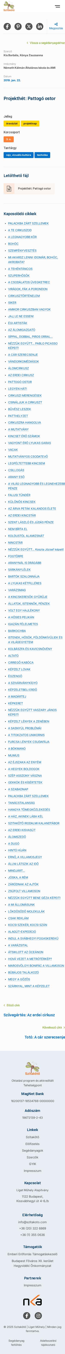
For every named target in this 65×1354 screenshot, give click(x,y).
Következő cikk (52, 1027)
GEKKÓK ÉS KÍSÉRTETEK (25, 782)
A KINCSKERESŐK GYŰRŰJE (27, 597)
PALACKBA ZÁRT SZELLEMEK (28, 223)
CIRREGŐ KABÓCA (21, 662)
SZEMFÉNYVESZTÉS (22, 250)
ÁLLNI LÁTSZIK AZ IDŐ (23, 864)
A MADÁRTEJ (17, 696)
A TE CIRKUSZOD (20, 230)
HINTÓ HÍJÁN (17, 850)
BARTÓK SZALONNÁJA (24, 576)
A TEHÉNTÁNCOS (20, 269)
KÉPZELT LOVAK (19, 669)
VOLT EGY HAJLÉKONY (24, 610)
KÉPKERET (15, 703)
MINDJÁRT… (16, 870)
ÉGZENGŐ (15, 676)
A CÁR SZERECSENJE (23, 354)
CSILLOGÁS (16, 470)
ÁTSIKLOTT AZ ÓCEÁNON (25, 952)
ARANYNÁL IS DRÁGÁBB (24, 563)
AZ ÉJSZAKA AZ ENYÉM (24, 762)
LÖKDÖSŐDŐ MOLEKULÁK (26, 911)
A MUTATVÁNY (18, 429)
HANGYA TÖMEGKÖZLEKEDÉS (29, 809)
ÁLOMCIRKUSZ (18, 368)
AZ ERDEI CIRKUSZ (21, 375)
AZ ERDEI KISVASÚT (22, 830)
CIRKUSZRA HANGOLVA (24, 422)
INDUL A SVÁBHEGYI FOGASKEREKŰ (33, 938)
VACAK (13, 450)
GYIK (32, 1164)
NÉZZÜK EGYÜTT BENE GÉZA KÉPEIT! (34, 898)
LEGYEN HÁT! (17, 388)
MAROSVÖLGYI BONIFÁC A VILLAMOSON (36, 965)
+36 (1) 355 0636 (32, 1235)
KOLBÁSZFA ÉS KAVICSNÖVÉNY (30, 649)
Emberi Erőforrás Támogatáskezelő (32, 1254)
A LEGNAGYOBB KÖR (22, 237)
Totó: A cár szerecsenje (45, 1037)
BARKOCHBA (17, 631)
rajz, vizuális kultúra (18, 154)
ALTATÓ (13, 655)
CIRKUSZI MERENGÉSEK (25, 395)
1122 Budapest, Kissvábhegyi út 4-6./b (32, 1199)
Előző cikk (13, 1005)
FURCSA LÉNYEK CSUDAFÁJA (28, 742)
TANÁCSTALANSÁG (21, 803)
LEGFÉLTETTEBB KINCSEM (26, 463)
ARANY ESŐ (16, 477)
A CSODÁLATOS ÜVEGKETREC (29, 282)
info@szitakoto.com (32, 1222)
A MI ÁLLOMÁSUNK (21, 904)
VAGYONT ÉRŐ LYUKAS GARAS (29, 443)
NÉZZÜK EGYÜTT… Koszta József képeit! (36, 549)
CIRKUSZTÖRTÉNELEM (24, 296)
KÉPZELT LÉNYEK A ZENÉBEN (28, 721)
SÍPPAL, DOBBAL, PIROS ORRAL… (30, 336)
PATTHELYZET (18, 416)
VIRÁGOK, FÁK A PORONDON (27, 289)
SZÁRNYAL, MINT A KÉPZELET (29, 986)
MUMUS (13, 755)
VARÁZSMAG (17, 590)
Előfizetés (32, 1144)
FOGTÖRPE (15, 556)
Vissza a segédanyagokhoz (47, 43)
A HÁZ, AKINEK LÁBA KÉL (25, 816)
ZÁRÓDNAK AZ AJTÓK (23, 884)
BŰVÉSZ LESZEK (19, 409)
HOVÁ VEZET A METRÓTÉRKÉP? (30, 959)
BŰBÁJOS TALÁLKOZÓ (23, 972)
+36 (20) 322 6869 (32, 1228)
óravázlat (12, 123)
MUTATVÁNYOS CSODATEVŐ (28, 456)
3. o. (8, 139)
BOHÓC (13, 244)
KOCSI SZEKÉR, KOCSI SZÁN (27, 925)
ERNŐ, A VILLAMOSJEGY (25, 857)
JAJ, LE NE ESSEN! (21, 316)
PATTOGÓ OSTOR (20, 382)
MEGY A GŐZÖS (19, 979)
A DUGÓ (13, 843)
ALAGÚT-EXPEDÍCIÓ (22, 931)
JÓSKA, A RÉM (18, 877)
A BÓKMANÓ (17, 748)
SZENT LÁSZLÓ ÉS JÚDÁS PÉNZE (31, 522)
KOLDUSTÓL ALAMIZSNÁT (26, 536)
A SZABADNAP (18, 789)
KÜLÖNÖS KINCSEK (22, 502)
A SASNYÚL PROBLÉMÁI (24, 728)
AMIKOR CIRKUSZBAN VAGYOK (29, 309)
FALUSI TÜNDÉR (19, 495)
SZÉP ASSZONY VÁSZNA (25, 775)
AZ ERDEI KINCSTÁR (22, 515)
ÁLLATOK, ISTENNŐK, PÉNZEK (29, 603)
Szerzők (32, 1157)
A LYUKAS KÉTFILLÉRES (24, 583)
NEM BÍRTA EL (17, 529)
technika (42, 154)
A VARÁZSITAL (18, 945)
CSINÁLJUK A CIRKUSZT (25, 402)
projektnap (30, 123)
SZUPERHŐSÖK (19, 275)
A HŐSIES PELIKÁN (21, 617)
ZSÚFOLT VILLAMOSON (24, 891)
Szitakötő (32, 1137)
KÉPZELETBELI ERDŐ (22, 689)
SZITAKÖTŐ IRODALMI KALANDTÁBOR (33, 823)
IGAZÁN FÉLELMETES (23, 624)
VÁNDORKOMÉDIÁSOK (23, 361)
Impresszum (32, 1171)
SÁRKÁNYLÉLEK (19, 569)
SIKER (12, 302)
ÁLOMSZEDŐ (17, 837)
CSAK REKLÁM (18, 918)
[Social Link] (26, 1315)
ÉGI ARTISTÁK (17, 323)
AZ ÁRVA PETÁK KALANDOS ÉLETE (32, 508)
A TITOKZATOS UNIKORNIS (26, 735)
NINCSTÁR (15, 542)
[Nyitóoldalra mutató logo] (32, 1068)
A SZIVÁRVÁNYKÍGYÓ (23, 683)
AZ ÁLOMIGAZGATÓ (21, 330)
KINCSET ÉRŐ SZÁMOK (24, 436)
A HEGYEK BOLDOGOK (24, 769)
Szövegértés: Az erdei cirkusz (29, 1015)
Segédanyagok (32, 1150)
